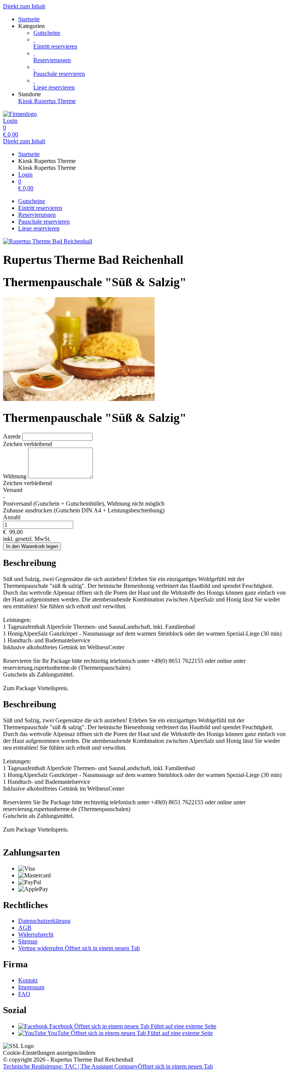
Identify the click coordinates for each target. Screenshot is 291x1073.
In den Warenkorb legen (32, 546)
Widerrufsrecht (35, 934)
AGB (24, 927)
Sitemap (28, 941)
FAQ (24, 994)
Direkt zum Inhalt (24, 6)
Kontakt (28, 980)
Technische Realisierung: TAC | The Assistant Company (108, 1066)
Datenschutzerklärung (44, 921)
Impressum (31, 987)
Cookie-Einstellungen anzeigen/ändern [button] (49, 1053)
